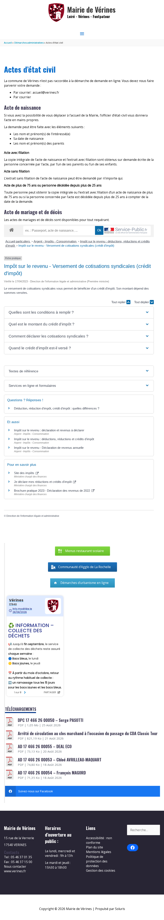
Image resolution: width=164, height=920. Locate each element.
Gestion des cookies (100, 870)
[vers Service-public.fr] (126, 231)
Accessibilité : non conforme (99, 840)
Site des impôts (24, 473)
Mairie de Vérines (91, 9)
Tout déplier (142, 302)
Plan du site (94, 847)
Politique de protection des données (96, 861)
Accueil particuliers (18, 241)
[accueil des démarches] (11, 229)
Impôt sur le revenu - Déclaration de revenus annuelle (49, 447)
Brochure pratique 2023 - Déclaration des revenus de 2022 (52, 490)
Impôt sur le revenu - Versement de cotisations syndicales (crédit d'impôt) (66, 245)
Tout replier (118, 302)
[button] (79, 312)
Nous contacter (15, 866)
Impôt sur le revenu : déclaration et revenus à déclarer (49, 430)
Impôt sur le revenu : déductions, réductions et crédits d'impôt (54, 439)
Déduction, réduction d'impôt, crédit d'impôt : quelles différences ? (56, 408)
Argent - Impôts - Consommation (55, 241)
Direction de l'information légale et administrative (32, 516)
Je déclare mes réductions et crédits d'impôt (43, 481)
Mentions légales (98, 852)
